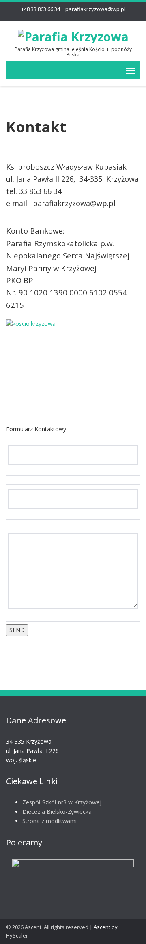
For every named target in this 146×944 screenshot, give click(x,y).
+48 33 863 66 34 (40, 9)
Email (73, 481)
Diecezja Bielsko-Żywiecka (57, 811)
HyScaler (17, 935)
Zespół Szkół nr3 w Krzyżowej (61, 802)
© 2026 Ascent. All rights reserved (47, 927)
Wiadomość (73, 525)
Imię (73, 437)
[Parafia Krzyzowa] (73, 35)
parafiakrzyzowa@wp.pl (95, 9)
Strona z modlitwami (49, 821)
